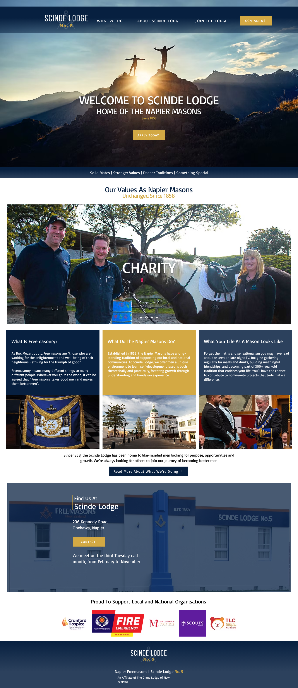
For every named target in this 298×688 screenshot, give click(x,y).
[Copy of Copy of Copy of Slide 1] (157, 317)
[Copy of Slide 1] (146, 317)
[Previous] (13, 264)
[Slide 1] (141, 317)
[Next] (285, 264)
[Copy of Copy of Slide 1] (152, 317)
